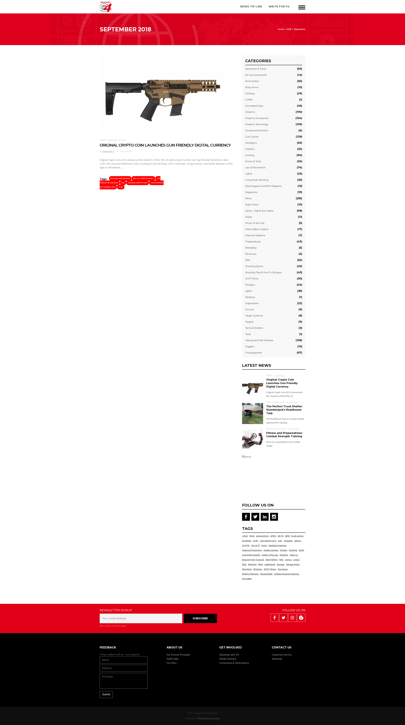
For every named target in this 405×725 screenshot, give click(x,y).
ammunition (262, 536)
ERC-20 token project (143, 178)
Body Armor (252, 87)
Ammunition (252, 81)
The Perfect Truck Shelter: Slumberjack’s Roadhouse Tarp (284, 410)
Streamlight (266, 574)
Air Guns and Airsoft (256, 75)
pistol (296, 560)
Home (281, 29)
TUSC (120, 187)
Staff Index (173, 658)
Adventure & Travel (255, 68)
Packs (248, 217)
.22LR (245, 536)
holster (283, 550)
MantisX (284, 555)
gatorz (297, 541)
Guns (264, 545)
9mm (251, 536)
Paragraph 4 (108, 151)
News (103, 140)
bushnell (246, 541)
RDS (244, 564)
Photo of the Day (255, 223)
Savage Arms (292, 564)
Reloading (250, 247)
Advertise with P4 (229, 654)
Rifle (247, 260)
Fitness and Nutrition (256, 130)
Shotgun (250, 284)
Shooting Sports (254, 266)
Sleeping (250, 297)
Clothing (250, 93)
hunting (293, 550)
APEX (273, 536)
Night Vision (252, 204)
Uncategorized (253, 352)
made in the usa (270, 555)
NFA (281, 560)
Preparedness (253, 241)
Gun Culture (252, 136)
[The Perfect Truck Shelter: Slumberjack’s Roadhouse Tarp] (252, 413)
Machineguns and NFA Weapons (263, 186)
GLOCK (245, 545)
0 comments (125, 151)
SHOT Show (252, 278)
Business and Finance (120, 178)
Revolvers (250, 254)
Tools (248, 334)
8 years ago (279, 375)
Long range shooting (256, 179)
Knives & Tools (253, 161)
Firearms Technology (256, 124)
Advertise (277, 658)
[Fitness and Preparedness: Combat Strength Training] (252, 438)
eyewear (288, 541)
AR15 (287, 536)
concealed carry (268, 541)
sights (248, 291)
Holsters (249, 149)
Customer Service (282, 654)
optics (288, 560)
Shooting (247, 569)
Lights (248, 173)
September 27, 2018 (117, 140)
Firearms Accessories (256, 118)
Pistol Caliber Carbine (256, 229)
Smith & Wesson (250, 574)
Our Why (172, 663)
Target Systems (254, 315)
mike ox (294, 555)
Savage (280, 564)
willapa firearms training (286, 574)
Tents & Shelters (254, 328)
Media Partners (227, 658)
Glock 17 (255, 545)
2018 (289, 29)
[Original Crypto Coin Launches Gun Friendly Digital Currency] (163, 94)
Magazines (251, 192)
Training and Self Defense (259, 340)
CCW (255, 541)
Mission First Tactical (253, 560)
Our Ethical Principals (178, 654)
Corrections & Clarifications (234, 663)
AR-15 (280, 536)
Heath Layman (271, 550)
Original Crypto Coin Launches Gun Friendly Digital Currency (165, 145)
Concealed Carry (254, 105)
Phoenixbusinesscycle (209, 718)
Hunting (249, 155)
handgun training (277, 545)
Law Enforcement (255, 167)
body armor (297, 536)
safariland (270, 564)
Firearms (250, 112)
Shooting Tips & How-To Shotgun (263, 272)
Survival (249, 309)
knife (301, 550)
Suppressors (252, 303)
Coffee (249, 99)
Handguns (251, 142)
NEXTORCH (271, 560)
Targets (249, 321)
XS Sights (247, 579)
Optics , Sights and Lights (259, 210)
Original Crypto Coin (137, 183)
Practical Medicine (255, 235)
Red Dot (252, 564)
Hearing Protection (252, 550)
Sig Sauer (283, 569)
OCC (123, 183)
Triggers (249, 346)
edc (280, 541)
